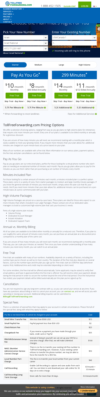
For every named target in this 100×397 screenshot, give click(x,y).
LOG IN (85, 6)
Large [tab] (61, 65)
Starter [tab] (15, 65)
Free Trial (14, 95)
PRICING (7, 16)
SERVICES (7, 11)
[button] (94, 6)
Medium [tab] (38, 65)
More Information (88, 387)
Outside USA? (70, 6)
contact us (69, 291)
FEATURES (8, 14)
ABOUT (6, 19)
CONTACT (7, 22)
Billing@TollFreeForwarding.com (17, 296)
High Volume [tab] (84, 65)
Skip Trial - (14, 101)
